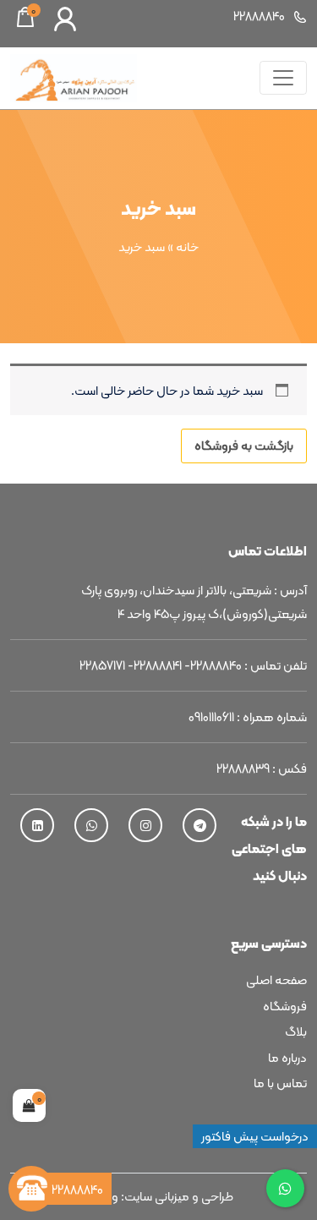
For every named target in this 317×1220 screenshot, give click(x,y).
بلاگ (296, 1031)
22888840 (216, 665)
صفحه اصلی (276, 980)
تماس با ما (280, 1083)
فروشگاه (285, 1006)
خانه (187, 247)
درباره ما (287, 1058)
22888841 (158, 665)
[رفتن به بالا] (29, 1143)
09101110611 (211, 717)
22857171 (102, 665)
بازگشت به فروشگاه (243, 446)
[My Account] (65, 19)
